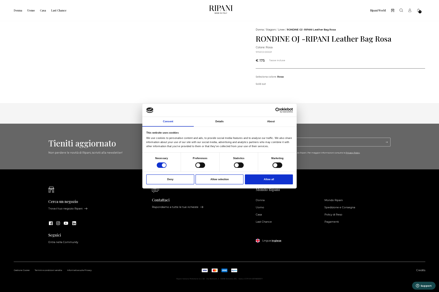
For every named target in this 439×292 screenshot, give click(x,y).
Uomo (31, 10)
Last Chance (58, 10)
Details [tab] (219, 121)
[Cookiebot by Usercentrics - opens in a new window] (278, 110)
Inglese (276, 240)
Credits (420, 270)
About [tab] (271, 121)
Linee (281, 29)
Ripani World (378, 10)
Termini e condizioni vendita (48, 270)
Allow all (269, 179)
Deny (170, 179)
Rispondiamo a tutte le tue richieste (175, 207)
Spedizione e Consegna (339, 207)
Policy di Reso (333, 214)
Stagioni (271, 29)
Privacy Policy (353, 152)
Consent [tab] (168, 121)
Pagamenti (331, 221)
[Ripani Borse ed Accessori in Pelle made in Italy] (221, 10)
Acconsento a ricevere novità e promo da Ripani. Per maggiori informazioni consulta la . (309, 153)
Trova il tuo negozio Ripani (65, 208)
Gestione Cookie (21, 270)
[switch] (200, 165)
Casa (43, 10)
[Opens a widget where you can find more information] (424, 286)
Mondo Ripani (333, 200)
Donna (18, 10)
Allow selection (219, 179)
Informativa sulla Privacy (79, 270)
